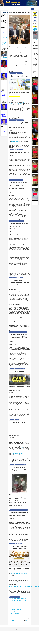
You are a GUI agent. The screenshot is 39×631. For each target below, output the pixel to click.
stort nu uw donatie (35, 14)
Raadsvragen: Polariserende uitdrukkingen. (18, 600)
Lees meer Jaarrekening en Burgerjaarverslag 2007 (18, 509)
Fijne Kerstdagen (13, 607)
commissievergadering (15, 141)
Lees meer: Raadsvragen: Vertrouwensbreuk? (18, 464)
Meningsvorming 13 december (15, 609)
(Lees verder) (3, 32)
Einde (19, 621)
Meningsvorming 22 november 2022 (16, 615)
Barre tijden (12, 611)
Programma (4, 38)
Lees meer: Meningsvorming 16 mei (16, 73)
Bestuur (3, 43)
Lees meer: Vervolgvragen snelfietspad (16, 120)
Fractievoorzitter (4, 57)
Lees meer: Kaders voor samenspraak (16, 543)
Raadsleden (4, 37)
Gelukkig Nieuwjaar (14, 602)
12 (11, 621)
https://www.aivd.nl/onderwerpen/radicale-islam (19, 573)
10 (28, 620)
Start (10, 620)
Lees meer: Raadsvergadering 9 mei (16, 149)
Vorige (13, 620)
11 (9, 621)
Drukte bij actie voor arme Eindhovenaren (17, 605)
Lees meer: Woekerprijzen (14, 419)
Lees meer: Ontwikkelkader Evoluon (16, 277)
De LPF (35, 26)
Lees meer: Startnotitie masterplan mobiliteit (17, 368)
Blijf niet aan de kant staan (15, 613)
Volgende (15, 621)
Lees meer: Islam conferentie (15, 596)
